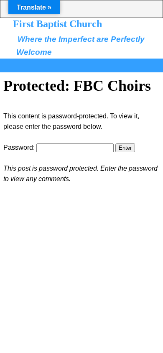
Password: (19, 147)
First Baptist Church (57, 23)
